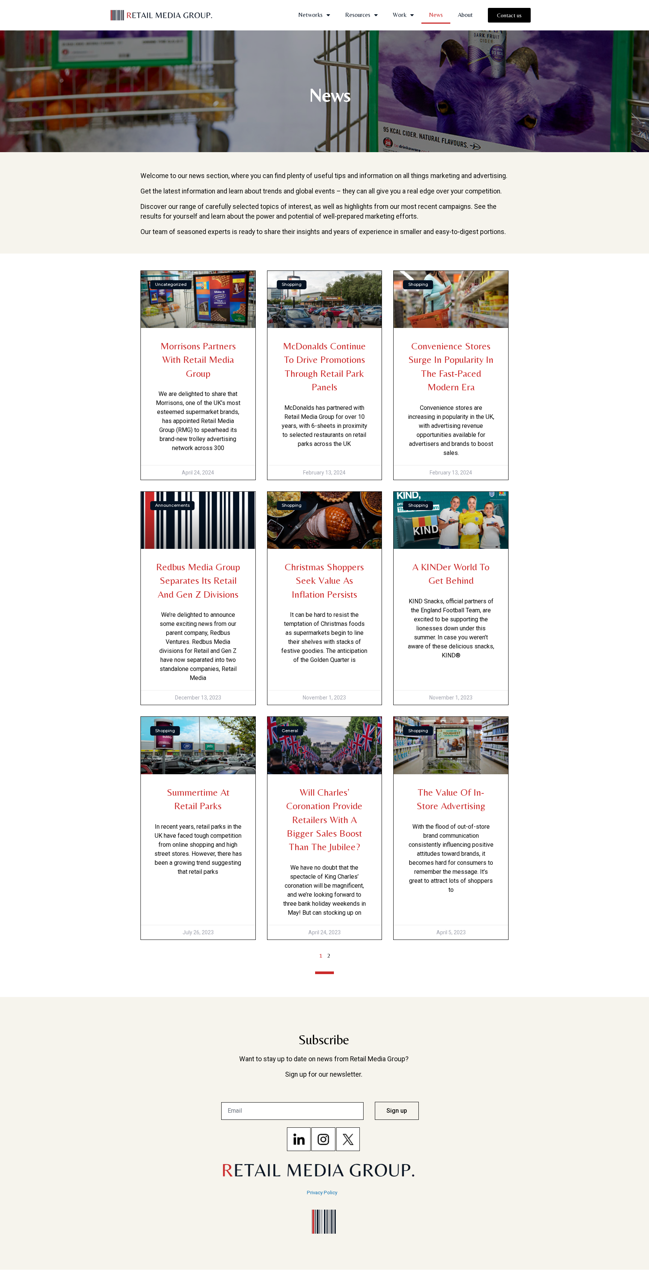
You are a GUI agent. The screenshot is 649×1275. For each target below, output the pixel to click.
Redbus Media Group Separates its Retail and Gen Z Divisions (198, 580)
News (436, 14)
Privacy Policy (322, 1192)
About (465, 14)
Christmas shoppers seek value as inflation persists (324, 580)
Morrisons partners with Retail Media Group (198, 359)
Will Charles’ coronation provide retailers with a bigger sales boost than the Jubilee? (324, 820)
